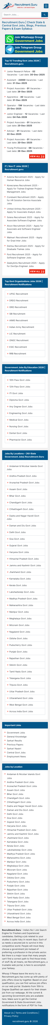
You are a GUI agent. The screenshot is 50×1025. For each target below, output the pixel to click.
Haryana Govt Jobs (19, 552)
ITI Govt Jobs (16, 393)
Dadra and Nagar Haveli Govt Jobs (24, 806)
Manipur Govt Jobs (19, 612)
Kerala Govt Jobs (18, 585)
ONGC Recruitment (19, 340)
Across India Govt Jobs (21, 711)
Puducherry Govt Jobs (20, 645)
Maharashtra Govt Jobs (21, 605)
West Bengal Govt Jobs (21, 704)
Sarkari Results (14, 740)
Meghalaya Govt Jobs (20, 618)
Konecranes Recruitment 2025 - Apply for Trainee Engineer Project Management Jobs (24, 188)
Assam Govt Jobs (18, 489)
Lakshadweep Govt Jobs (21, 592)
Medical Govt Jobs (18, 419)
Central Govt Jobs (16, 752)
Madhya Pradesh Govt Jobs (23, 598)
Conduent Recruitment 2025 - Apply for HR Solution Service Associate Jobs (25, 200)
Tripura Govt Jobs (18, 685)
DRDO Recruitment (18, 300)
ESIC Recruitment (18, 347)
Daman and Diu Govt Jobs (22, 525)
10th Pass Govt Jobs (19, 380)
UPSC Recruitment (18, 294)
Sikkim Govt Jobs (18, 665)
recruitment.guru (20, 1021)
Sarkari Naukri (14, 748)
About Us (9, 1012)
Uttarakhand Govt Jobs (21, 698)
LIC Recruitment (17, 333)
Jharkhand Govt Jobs (20, 572)
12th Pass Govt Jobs (19, 386)
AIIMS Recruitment (18, 320)
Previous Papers (15, 744)
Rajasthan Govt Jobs (19, 658)
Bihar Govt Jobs (17, 496)
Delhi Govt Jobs (17, 532)
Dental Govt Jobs (18, 433)
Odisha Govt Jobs (18, 638)
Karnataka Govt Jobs (20, 578)
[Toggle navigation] (46, 6)
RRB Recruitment (17, 353)
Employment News (16, 756)
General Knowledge (17, 736)
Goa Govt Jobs (17, 539)
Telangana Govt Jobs (20, 678)
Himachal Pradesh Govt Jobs (24, 558)
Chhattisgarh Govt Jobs (21, 509)
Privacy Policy (11, 1016)
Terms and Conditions (27, 1012)
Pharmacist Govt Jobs (20, 439)
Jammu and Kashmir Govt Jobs (25, 565)
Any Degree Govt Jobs (20, 406)
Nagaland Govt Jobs (19, 631)
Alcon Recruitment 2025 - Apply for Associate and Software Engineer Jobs (25, 228)
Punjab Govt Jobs (18, 651)
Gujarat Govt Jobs (18, 545)
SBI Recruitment (17, 313)
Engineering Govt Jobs (20, 413)
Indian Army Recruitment (21, 327)
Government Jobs (16, 732)
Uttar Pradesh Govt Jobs (22, 691)
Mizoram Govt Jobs (19, 625)
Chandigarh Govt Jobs (20, 502)
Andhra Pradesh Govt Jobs (23, 476)
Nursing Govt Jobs (18, 426)
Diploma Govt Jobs (19, 400)
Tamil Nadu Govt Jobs (20, 671)
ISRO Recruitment (18, 307)
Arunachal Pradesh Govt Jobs (24, 482)
